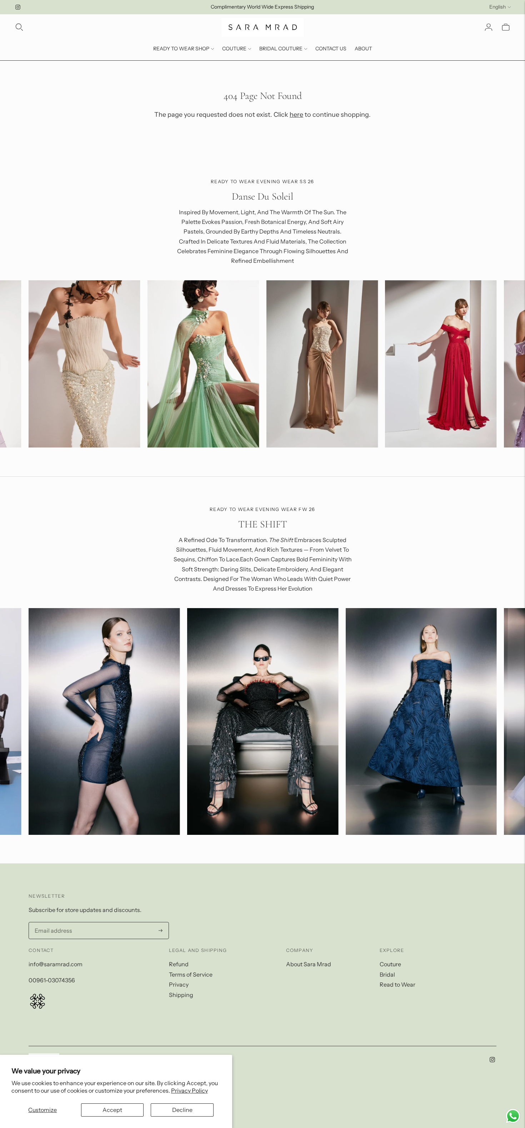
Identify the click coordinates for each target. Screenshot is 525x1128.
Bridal (387, 974)
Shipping (181, 994)
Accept (112, 1109)
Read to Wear (397, 984)
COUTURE (234, 48)
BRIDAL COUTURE (280, 48)
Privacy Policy (189, 1090)
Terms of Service (190, 974)
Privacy (179, 984)
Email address (51, 922)
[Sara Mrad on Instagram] (17, 7)
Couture (390, 964)
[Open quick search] (19, 27)
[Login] (489, 27)
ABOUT (363, 48)
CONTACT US (330, 48)
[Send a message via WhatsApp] (513, 1116)
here (296, 115)
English (497, 7)
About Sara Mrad (308, 964)
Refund (179, 964)
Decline (182, 1109)
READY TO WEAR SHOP (181, 48)
